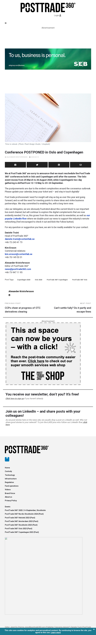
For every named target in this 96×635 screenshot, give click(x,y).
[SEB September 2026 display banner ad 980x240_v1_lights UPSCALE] (48, 59)
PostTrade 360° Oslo (79, 280)
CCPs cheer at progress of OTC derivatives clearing (22, 308)
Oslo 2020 (38, 280)
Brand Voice (10, 493)
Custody (8, 471)
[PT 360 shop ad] (43, 353)
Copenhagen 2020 (23, 280)
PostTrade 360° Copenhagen (57, 280)
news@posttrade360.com (18, 269)
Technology (10, 475)
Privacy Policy (11, 501)
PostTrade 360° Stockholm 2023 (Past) (21, 525)
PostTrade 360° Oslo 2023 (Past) (18, 529)
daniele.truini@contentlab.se (19, 239)
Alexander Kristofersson (17, 157)
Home (7, 468)
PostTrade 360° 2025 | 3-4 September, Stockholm (25, 510)
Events (7, 507)
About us (8, 497)
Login (56, 15)
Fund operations (11, 486)
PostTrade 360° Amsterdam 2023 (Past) (21, 521)
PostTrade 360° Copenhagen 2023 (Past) (22, 532)
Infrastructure (10, 479)
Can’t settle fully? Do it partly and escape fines (72, 308)
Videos (8, 490)
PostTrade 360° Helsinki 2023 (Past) (20, 518)
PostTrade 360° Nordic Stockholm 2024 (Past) (24, 514)
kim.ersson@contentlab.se (18, 254)
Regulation (9, 482)
